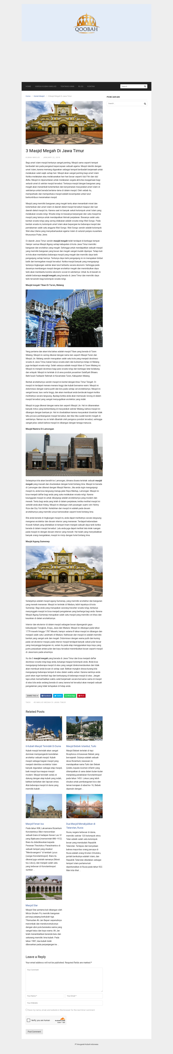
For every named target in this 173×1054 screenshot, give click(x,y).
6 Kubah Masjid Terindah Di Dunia (43, 746)
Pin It (82, 696)
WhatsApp (71, 696)
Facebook (47, 696)
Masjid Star (32, 905)
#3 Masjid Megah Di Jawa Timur (50, 702)
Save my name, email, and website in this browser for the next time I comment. (61, 1010)
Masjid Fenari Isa (35, 823)
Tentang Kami (67, 86)
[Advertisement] (86, 62)
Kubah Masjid (39, 96)
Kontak (91, 86)
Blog (80, 86)
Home (28, 86)
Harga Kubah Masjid (45, 86)
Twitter (59, 696)
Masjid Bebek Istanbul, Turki (81, 746)
